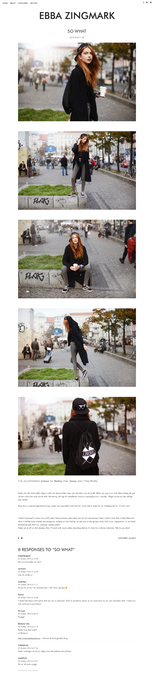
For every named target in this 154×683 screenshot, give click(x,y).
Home (5, 3)
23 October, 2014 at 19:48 (28, 597)
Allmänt (132, 538)
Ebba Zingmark (77, 15)
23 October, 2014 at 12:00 (28, 559)
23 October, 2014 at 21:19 (28, 627)
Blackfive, (58, 481)
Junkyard (45, 481)
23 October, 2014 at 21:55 (28, 648)
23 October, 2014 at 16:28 (28, 572)
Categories (23, 3)
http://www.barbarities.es (29, 638)
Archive (33, 3)
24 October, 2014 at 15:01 (28, 661)
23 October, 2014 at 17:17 (28, 585)
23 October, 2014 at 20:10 (28, 614)
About (13, 3)
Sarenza (73, 481)
